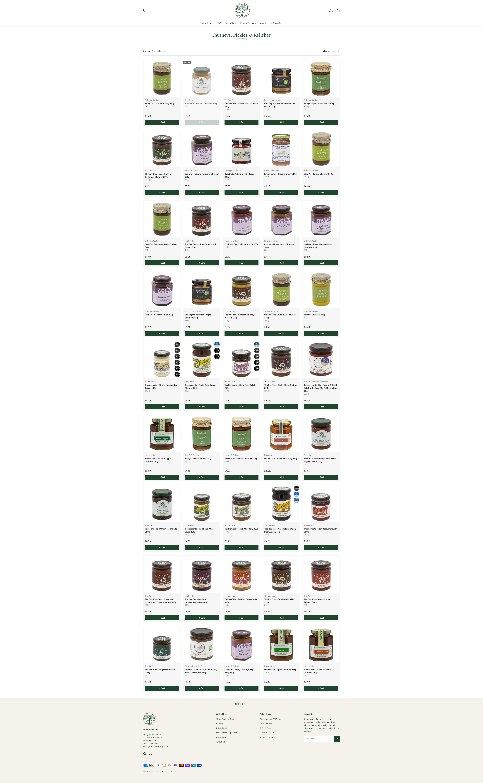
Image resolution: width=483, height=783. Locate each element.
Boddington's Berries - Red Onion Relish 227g (279, 105)
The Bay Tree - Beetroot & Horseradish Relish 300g (196, 600)
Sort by (146, 51)
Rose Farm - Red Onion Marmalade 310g (161, 530)
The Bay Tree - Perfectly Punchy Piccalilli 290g (239, 316)
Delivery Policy (267, 732)
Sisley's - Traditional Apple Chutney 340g (161, 245)
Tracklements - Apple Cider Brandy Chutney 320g (201, 386)
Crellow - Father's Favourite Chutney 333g (202, 175)
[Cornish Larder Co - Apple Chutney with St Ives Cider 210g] (201, 644)
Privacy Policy (266, 723)
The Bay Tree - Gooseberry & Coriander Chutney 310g (158, 175)
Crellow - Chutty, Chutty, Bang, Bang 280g (239, 671)
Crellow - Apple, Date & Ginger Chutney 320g (318, 245)
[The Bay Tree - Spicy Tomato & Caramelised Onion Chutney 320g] (162, 574)
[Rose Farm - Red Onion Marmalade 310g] (162, 503)
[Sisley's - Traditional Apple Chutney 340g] (162, 219)
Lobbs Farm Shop (155, 772)
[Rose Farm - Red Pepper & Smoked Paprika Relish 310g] (321, 433)
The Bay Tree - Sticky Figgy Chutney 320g (280, 386)
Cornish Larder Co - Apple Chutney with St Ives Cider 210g (201, 671)
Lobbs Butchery (223, 728)
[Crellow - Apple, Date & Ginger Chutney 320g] (321, 219)
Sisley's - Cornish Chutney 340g (159, 103)
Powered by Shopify (169, 772)
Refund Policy (266, 728)
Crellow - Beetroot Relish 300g (159, 314)
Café (220, 23)
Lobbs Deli (221, 737)
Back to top (240, 704)
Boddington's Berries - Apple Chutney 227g (198, 316)
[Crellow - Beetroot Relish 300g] (162, 289)
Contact (263, 23)
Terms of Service (267, 737)
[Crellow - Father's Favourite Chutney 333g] (201, 148)
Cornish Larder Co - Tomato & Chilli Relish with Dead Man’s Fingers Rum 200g (320, 388)
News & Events (247, 23)
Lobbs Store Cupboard (226, 732)
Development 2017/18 (270, 719)
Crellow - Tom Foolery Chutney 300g (241, 244)
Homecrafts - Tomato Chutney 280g (280, 458)
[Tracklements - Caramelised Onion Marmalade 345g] (281, 503)
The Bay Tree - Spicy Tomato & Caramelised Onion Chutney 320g (160, 600)
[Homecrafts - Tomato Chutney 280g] (281, 433)
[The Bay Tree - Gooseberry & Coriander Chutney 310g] (162, 148)
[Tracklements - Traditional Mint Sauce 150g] (201, 503)
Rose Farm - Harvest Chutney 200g (201, 103)
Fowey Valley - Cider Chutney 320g (280, 174)
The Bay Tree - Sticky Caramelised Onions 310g (200, 245)
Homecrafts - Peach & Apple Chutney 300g (158, 460)
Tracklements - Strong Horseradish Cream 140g (161, 386)
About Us (229, 23)
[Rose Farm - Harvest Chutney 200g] (201, 78)
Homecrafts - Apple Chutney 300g (280, 669)
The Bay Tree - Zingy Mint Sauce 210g (160, 671)
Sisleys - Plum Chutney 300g (198, 458)
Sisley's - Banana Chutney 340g (318, 174)
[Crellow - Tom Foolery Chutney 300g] (241, 219)
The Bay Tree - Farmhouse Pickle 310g (279, 600)
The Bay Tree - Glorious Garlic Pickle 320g (241, 105)
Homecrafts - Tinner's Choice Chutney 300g (317, 671)
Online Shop (205, 23)
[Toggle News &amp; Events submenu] (255, 23)
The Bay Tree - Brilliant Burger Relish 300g (241, 600)
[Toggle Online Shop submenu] (213, 23)
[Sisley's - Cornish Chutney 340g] (162, 78)
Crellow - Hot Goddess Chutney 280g (279, 245)
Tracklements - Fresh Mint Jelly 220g (241, 528)
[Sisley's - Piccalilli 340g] (321, 289)
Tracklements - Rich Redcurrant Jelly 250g (320, 530)
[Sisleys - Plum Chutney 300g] (201, 433)
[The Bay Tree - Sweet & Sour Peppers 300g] (321, 574)
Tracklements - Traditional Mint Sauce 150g (199, 530)
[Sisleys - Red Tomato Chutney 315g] (241, 433)
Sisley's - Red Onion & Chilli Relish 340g (280, 316)
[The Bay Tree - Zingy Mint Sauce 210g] (162, 644)
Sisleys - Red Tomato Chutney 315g (241, 458)
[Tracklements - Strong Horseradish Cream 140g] (162, 359)
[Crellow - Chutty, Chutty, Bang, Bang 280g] (241, 644)
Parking (219, 723)
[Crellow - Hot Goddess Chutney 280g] (281, 219)
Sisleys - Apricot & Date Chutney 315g (319, 105)
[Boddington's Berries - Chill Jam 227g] (241, 148)
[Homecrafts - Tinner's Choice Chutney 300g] (321, 644)
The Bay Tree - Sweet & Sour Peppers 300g (317, 600)
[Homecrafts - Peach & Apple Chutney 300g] (162, 433)
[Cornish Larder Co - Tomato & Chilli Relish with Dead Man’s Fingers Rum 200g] (321, 359)
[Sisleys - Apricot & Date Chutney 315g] (321, 78)
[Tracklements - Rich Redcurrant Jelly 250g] (321, 503)
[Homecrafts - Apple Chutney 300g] (281, 644)
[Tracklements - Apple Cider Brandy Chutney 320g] (201, 359)
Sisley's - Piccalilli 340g (314, 314)
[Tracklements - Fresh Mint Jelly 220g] (241, 503)
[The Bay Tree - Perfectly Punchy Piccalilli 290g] (241, 289)
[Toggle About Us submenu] (235, 23)
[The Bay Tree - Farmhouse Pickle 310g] (281, 574)
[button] (338, 10)
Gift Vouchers (277, 23)
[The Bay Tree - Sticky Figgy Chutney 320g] (281, 359)
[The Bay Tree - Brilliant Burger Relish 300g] (241, 574)
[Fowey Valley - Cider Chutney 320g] (281, 148)
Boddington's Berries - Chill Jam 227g (239, 175)
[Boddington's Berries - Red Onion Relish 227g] (281, 78)
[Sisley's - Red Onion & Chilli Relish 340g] (281, 289)
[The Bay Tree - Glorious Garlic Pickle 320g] (241, 78)
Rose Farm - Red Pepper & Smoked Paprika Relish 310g (320, 460)
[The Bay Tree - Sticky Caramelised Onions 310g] (201, 219)
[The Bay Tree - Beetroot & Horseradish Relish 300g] (201, 574)
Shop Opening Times (225, 719)
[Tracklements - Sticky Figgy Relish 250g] (241, 359)
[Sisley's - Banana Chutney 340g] (321, 148)
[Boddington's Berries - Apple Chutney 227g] (201, 289)
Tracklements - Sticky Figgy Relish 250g (240, 386)
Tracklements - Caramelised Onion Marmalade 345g (280, 530)
